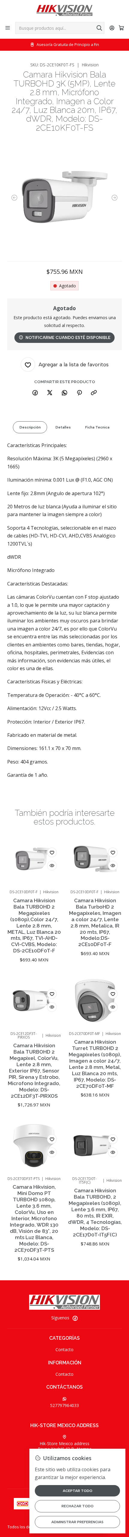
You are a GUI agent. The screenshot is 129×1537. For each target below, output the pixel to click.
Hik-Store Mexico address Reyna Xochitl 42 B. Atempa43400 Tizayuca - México (65, 1451)
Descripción (30, 427)
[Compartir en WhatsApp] (64, 393)
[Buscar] (99, 28)
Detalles (63, 427)
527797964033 (64, 1405)
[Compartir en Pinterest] (79, 393)
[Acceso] (112, 27)
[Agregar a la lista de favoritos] (52, 852)
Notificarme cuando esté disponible (68, 337)
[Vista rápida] (52, 865)
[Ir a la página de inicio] (64, 11)
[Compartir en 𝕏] (50, 393)
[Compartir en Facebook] (35, 393)
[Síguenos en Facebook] (75, 1318)
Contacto (65, 1349)
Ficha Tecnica (97, 427)
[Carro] (121, 28)
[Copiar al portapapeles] (94, 393)
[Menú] (8, 27)
